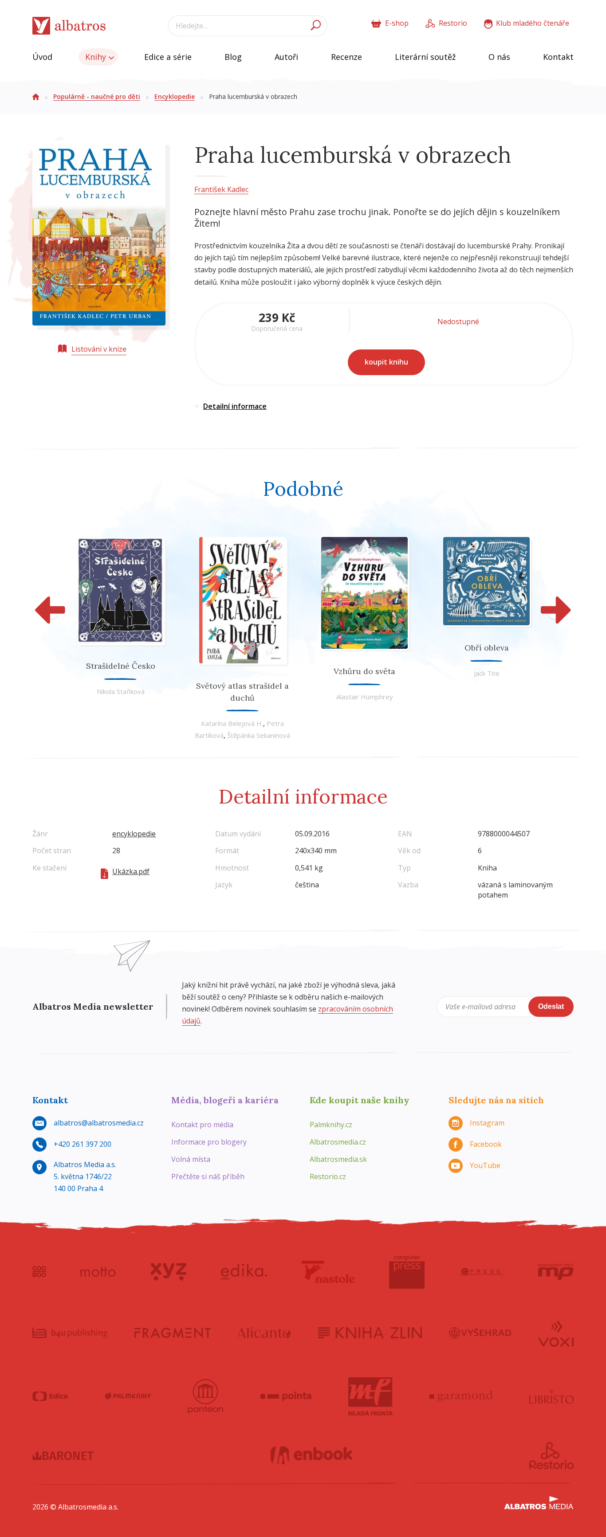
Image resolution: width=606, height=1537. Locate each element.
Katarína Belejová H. (232, 723)
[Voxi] (556, 1333)
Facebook (486, 1144)
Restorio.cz (328, 1176)
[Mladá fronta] (370, 1396)
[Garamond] (461, 1396)
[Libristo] (551, 1396)
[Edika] (244, 1272)
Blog (233, 56)
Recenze (346, 56)
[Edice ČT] (50, 1396)
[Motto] (98, 1272)
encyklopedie (134, 834)
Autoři (286, 56)
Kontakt (558, 56)
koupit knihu (386, 362)
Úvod (42, 56)
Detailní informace (235, 406)
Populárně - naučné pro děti (96, 96)
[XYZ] (168, 1272)
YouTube (485, 1165)
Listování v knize (98, 349)
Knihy (96, 56)
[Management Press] (556, 1272)
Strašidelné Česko (120, 666)
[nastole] (328, 1272)
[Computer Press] (407, 1272)
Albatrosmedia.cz (338, 1142)
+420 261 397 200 (82, 1144)
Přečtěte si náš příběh (207, 1176)
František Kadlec (221, 189)
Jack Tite (487, 673)
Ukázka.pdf (131, 871)
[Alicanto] (264, 1333)
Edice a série (168, 56)
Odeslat (551, 1006)
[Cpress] (481, 1272)
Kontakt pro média (202, 1124)
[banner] (69, 26)
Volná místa (190, 1159)
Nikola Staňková (121, 691)
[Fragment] (172, 1333)
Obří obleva (486, 648)
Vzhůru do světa (364, 671)
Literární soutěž (425, 56)
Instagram (487, 1123)
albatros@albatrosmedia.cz (99, 1123)
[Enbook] (311, 1456)
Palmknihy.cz (331, 1124)
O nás (499, 56)
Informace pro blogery (209, 1142)
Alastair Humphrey (364, 696)
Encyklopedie (174, 96)
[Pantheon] (205, 1396)
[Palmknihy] (127, 1396)
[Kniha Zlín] (370, 1333)
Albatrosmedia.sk (338, 1159)
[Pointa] (286, 1396)
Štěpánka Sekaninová (258, 735)
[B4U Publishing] (70, 1333)
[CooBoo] (39, 1272)
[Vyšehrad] (480, 1333)
